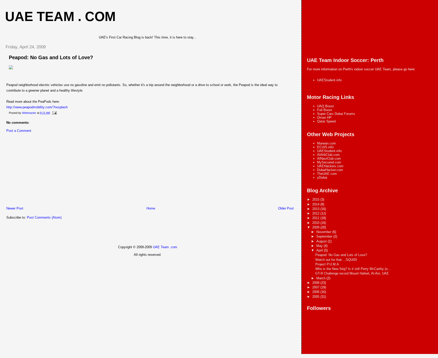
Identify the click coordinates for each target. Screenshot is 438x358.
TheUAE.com (327, 174)
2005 (316, 297)
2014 (316, 204)
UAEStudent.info (329, 80)
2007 (316, 287)
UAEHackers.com (330, 166)
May (320, 246)
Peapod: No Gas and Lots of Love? (51, 57)
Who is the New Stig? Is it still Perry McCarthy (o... (353, 269)
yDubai (322, 177)
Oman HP (324, 117)
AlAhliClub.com (328, 155)
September (324, 236)
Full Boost (324, 110)
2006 (316, 292)
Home (151, 208)
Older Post (286, 208)
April (320, 250)
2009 (316, 227)
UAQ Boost (325, 106)
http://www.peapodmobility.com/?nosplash (37, 107)
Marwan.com (326, 143)
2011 (316, 218)
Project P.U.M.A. (327, 264)
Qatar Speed (326, 121)
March (321, 278)
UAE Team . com (60, 16)
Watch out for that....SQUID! (336, 260)
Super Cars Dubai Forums (336, 114)
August (322, 241)
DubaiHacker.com (330, 170)
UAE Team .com (165, 247)
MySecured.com (329, 162)
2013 (316, 209)
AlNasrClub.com (329, 158)
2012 (316, 213)
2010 (316, 223)
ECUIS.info (325, 147)
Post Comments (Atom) (44, 217)
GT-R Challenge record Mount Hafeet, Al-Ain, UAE (352, 273)
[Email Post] (54, 112)
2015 (316, 199)
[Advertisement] (39, 170)
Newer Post (14, 208)
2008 (316, 283)
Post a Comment (18, 131)
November (324, 232)
